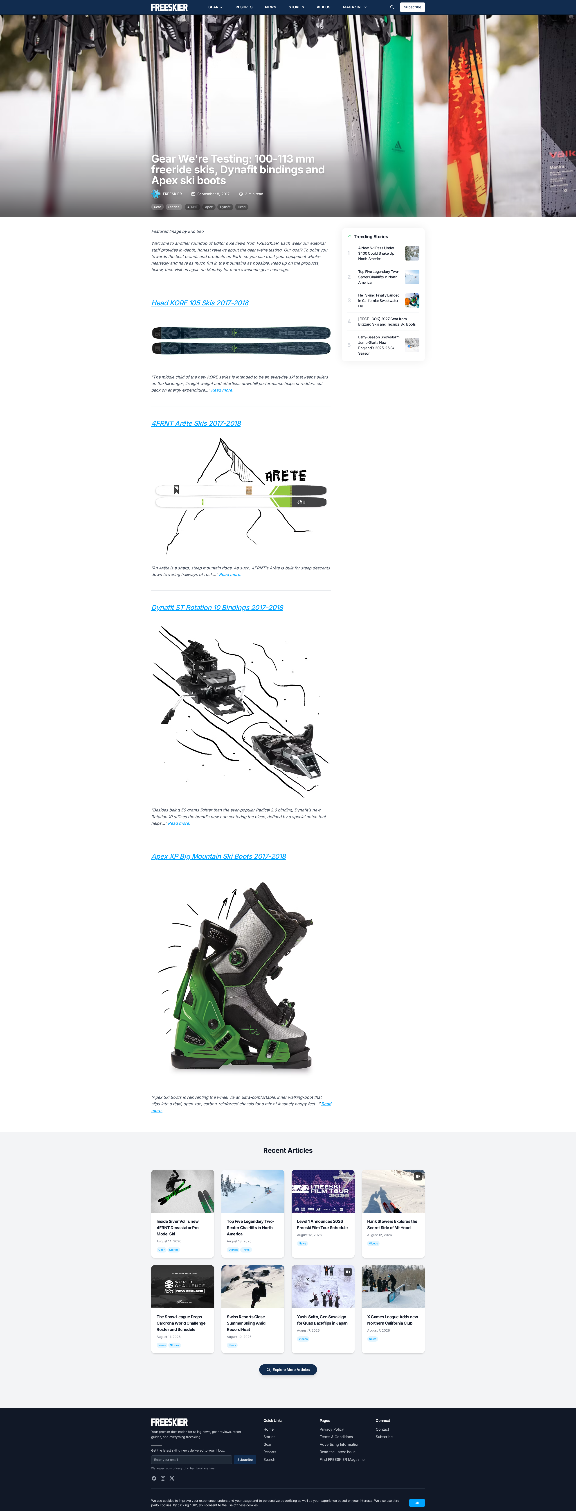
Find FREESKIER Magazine (342, 1459)
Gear (213, 7)
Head (242, 207)
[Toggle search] (392, 7)
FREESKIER (172, 194)
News (270, 7)
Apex (209, 207)
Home (268, 1429)
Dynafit (225, 207)
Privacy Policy (332, 1429)
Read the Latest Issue (338, 1452)
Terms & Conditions (336, 1436)
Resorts (244, 7)
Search (269, 1459)
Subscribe (412, 7)
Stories (296, 7)
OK (417, 1503)
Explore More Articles (291, 1369)
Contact (382, 1429)
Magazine (353, 7)
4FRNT (192, 207)
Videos (323, 7)
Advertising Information (339, 1444)
